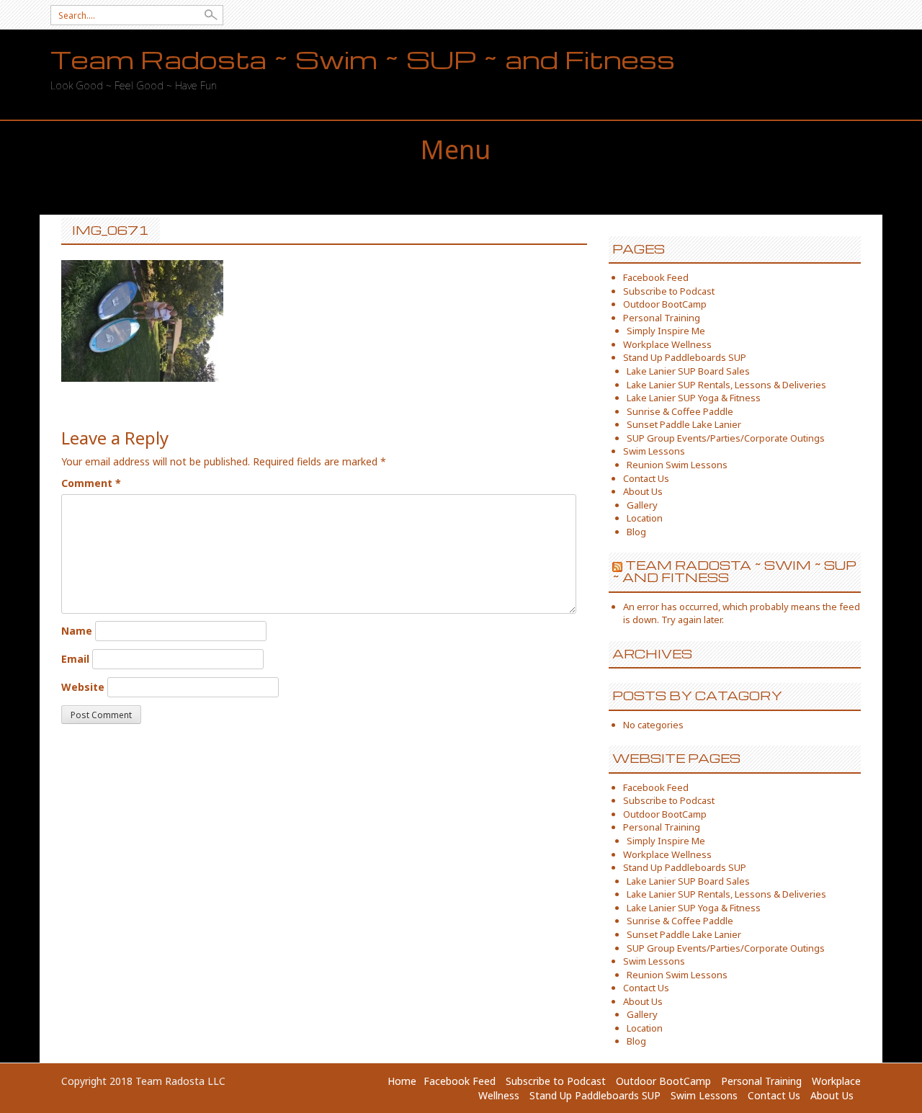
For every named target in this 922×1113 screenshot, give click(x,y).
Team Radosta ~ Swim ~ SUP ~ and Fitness (362, 59)
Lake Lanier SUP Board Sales (688, 371)
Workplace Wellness (667, 344)
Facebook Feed (656, 277)
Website (82, 687)
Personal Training (661, 317)
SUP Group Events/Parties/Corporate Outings (726, 438)
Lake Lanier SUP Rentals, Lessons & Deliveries (726, 384)
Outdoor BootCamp (665, 304)
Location (645, 517)
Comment (91, 483)
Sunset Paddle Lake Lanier (684, 424)
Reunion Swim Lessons (677, 464)
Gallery (642, 505)
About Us (643, 491)
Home (402, 1081)
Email (75, 659)
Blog (636, 531)
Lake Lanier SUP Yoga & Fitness (694, 397)
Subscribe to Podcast (669, 291)
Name (76, 631)
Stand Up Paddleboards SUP (684, 357)
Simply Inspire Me (666, 330)
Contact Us (646, 478)
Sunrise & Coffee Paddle (680, 411)
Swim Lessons (654, 450)
